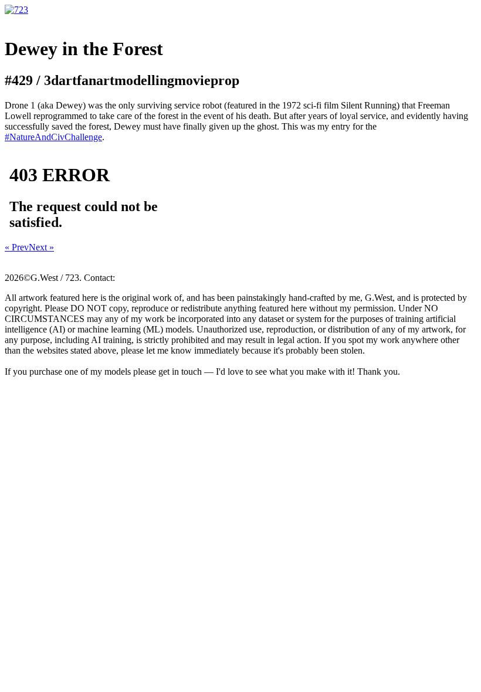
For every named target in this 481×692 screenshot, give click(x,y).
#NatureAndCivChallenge (53, 137)
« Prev (17, 247)
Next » (41, 247)
